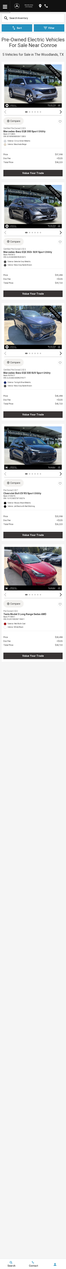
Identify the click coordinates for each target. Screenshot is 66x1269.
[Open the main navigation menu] (5, 7)
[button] (61, 112)
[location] (40, 6)
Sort (19, 28)
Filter (51, 28)
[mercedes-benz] (16, 6)
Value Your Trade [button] (33, 173)
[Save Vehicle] (60, 121)
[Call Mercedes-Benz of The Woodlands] (46, 6)
